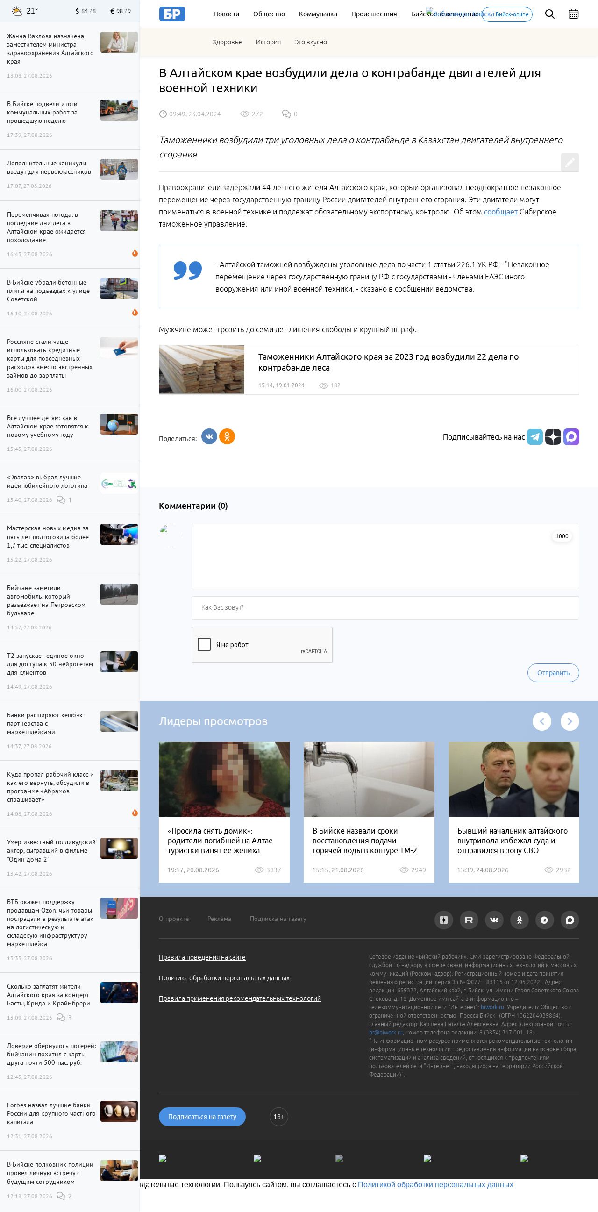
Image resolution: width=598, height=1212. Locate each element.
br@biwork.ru (386, 1032)
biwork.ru (492, 1007)
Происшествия (374, 14)
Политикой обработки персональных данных (435, 1185)
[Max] (571, 436)
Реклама (219, 918)
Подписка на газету (278, 918)
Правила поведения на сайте (202, 957)
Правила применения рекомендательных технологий (240, 998)
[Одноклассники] (227, 436)
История (268, 42)
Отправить (553, 673)
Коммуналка (318, 14)
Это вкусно (311, 42)
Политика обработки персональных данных (224, 978)
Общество (269, 14)
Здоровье (227, 42)
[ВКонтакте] (209, 436)
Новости (226, 14)
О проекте (174, 918)
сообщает (501, 211)
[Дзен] (552, 437)
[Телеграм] (534, 437)
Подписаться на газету (202, 1116)
